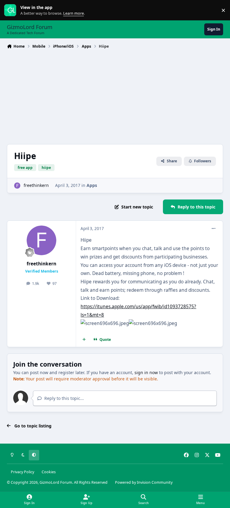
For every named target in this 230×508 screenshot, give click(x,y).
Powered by (143, 482)
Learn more (11, 10)
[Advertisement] (115, 96)
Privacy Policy (22, 471)
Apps (92, 185)
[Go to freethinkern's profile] (17, 185)
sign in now (146, 372)
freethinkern (36, 185)
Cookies (49, 471)
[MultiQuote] (84, 339)
